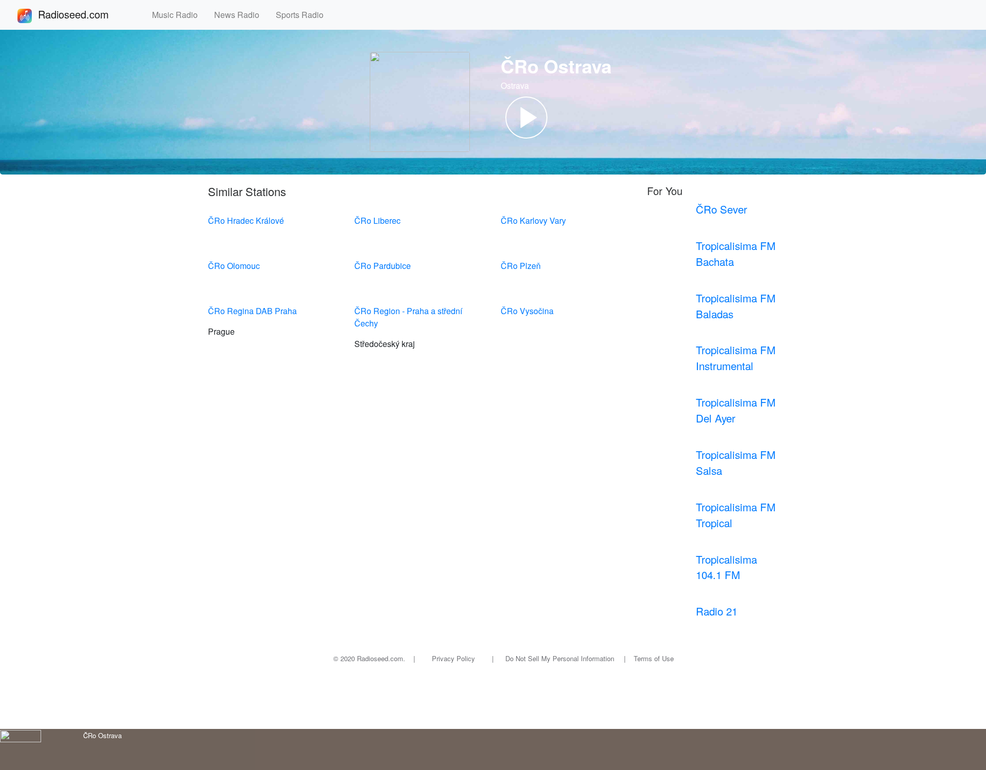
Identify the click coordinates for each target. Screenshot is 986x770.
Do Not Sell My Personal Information (559, 658)
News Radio (241, 15)
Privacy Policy (453, 658)
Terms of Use (654, 658)
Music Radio (179, 15)
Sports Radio (304, 15)
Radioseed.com (86, 14)
